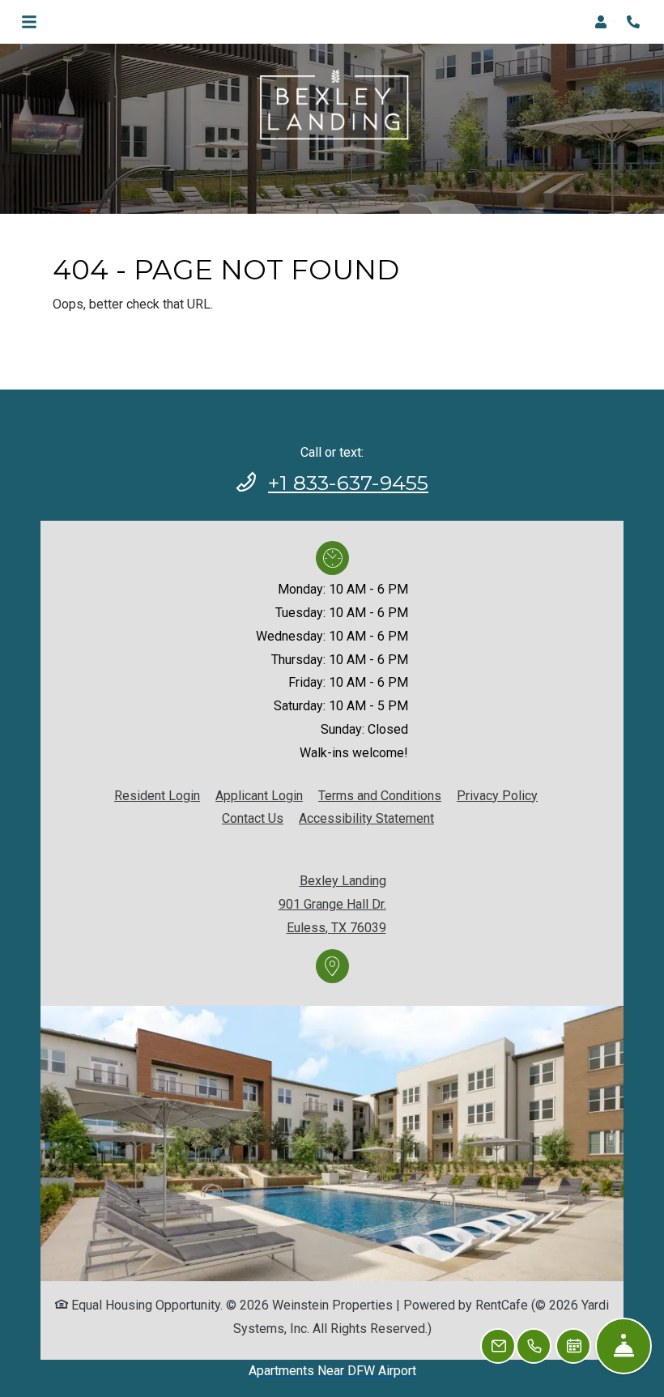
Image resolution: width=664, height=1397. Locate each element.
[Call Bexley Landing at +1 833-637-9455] (635, 21)
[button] (606, 21)
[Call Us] (533, 1346)
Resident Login (157, 795)
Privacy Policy (497, 795)
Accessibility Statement (366, 818)
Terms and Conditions (379, 795)
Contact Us (252, 818)
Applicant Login (259, 795)
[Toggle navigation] (29, 21)
